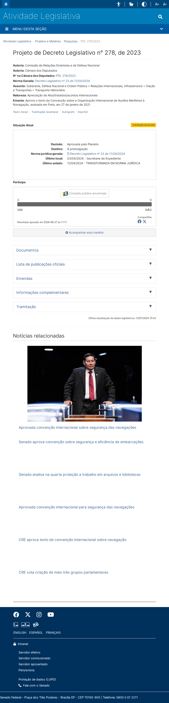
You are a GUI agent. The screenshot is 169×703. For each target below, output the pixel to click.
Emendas (24, 278)
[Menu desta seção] (7, 29)
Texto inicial (20, 111)
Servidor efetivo (29, 652)
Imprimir (83, 111)
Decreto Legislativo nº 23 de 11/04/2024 (62, 81)
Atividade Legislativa (41, 16)
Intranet (22, 644)
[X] (145, 221)
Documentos (27, 250)
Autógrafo (68, 111)
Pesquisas (70, 41)
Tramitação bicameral (45, 111)
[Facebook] (17, 614)
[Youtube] (49, 614)
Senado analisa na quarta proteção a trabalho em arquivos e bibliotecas (80, 474)
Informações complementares (42, 292)
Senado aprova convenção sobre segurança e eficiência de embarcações (81, 442)
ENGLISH (19, 632)
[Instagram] (39, 614)
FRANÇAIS (53, 632)
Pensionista (26, 670)
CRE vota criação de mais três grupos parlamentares (63, 572)
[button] (119, 4)
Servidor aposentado (33, 664)
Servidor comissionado (34, 658)
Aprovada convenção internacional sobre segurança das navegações (77, 427)
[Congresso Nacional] (25, 624)
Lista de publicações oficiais (40, 264)
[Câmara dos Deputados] (16, 624)
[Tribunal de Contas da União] (35, 624)
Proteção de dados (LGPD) (37, 679)
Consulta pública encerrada (87, 193)
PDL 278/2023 (66, 75)
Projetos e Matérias (48, 41)
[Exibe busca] (160, 17)
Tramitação (26, 307)
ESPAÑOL (36, 632)
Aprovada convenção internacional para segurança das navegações (76, 507)
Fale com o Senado (36, 685)
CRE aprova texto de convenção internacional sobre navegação (72, 540)
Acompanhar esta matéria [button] (85, 232)
